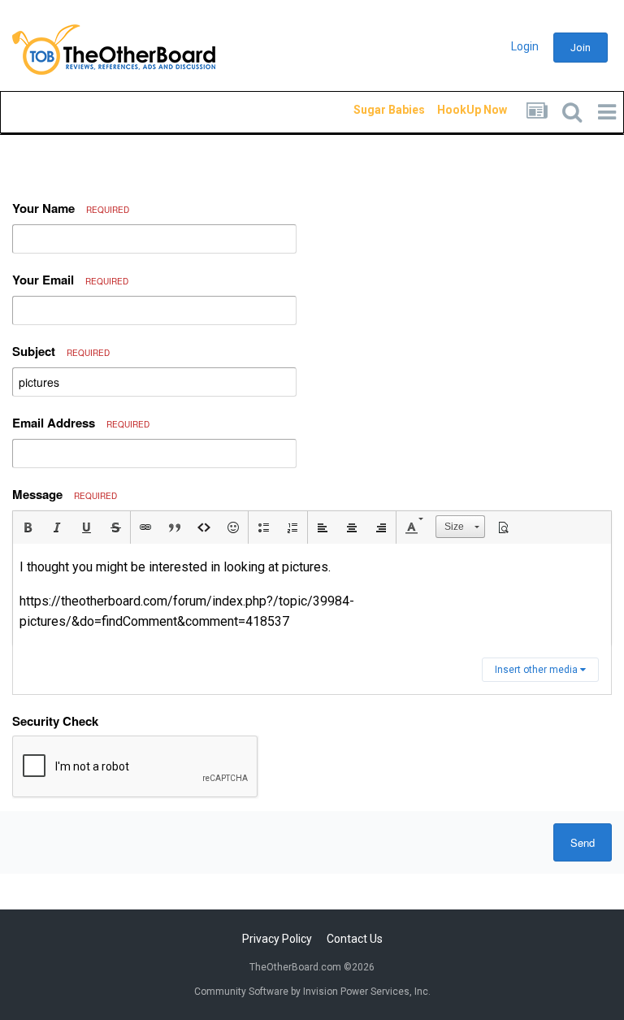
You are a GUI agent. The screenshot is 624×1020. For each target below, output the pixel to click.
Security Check (55, 721)
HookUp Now (453, 109)
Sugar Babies (369, 109)
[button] (27, 527)
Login (525, 46)
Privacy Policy (277, 938)
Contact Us (355, 938)
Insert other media (537, 669)
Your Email (70, 280)
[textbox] (312, 594)
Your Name (70, 208)
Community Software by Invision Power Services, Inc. (312, 991)
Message (64, 494)
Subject (61, 351)
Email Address (81, 423)
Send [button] (582, 842)
